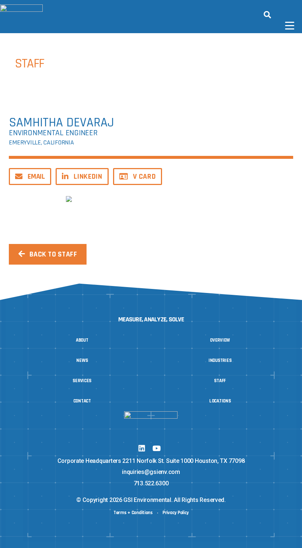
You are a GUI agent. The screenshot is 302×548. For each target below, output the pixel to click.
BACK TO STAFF (53, 254)
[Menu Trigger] (290, 26)
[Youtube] (156, 448)
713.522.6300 (151, 483)
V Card (144, 176)
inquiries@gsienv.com (151, 471)
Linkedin (88, 176)
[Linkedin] (141, 448)
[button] (267, 14)
